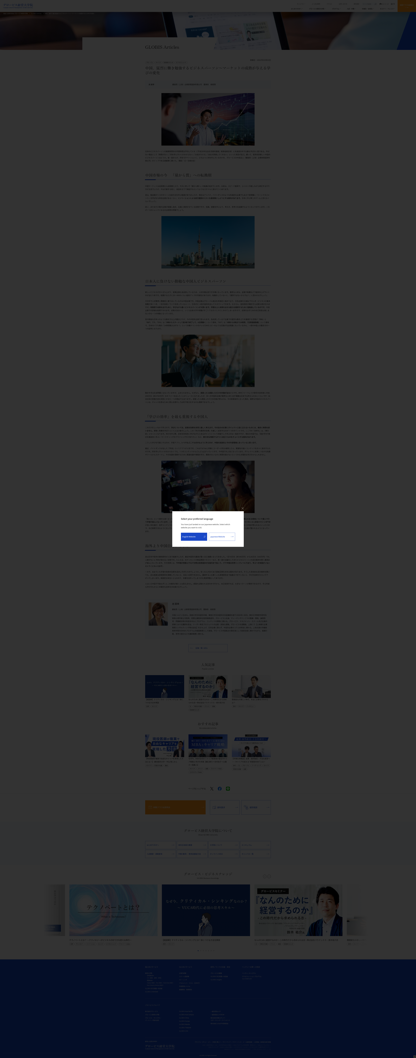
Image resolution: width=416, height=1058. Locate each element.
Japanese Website (217, 537)
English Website (189, 537)
